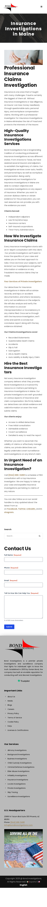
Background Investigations (19, 754)
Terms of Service (15, 717)
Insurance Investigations (18, 779)
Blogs (10, 705)
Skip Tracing (13, 792)
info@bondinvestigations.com (18, 825)
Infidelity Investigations (17, 775)
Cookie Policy (13, 722)
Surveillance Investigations (19, 796)
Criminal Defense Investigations (21, 767)
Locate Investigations (17, 784)
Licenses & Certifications (18, 730)
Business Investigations (17, 758)
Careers (11, 709)
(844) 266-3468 (16, 475)
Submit (9, 627)
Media (10, 701)
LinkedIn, (31, 509)
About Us (11, 696)
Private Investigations (17, 788)
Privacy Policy (13, 713)
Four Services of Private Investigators (23, 281)
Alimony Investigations (17, 750)
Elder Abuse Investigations (18, 771)
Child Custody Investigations (20, 763)
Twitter (22, 509)
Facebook (12, 509)
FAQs (10, 726)
